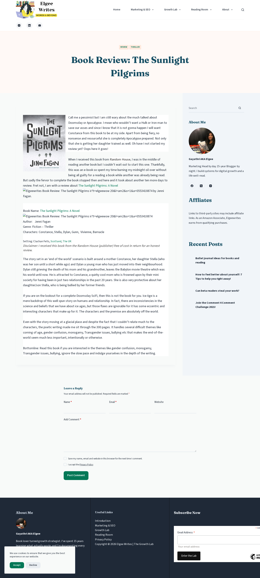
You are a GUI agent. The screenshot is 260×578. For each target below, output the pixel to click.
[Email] (39, 25)
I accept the (80, 464)
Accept (17, 565)
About (225, 9)
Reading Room (199, 9)
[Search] (242, 9)
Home (116, 9)
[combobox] (212, 108)
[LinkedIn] (29, 25)
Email (113, 402)
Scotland (56, 241)
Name (68, 402)
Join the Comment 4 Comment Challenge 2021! (215, 305)
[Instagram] (19, 25)
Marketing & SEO (140, 9)
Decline (33, 565)
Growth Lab (170, 9)
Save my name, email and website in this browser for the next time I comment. (105, 458)
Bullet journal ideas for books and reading (217, 260)
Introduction (103, 521)
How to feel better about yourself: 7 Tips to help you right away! (218, 277)
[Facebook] (192, 186)
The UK (67, 241)
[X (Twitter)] (201, 186)
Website (159, 402)
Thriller (135, 47)
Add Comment (72, 419)
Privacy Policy (86, 464)
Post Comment (76, 475)
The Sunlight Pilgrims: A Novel (98, 185)
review (123, 47)
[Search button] (239, 108)
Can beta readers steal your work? (217, 291)
